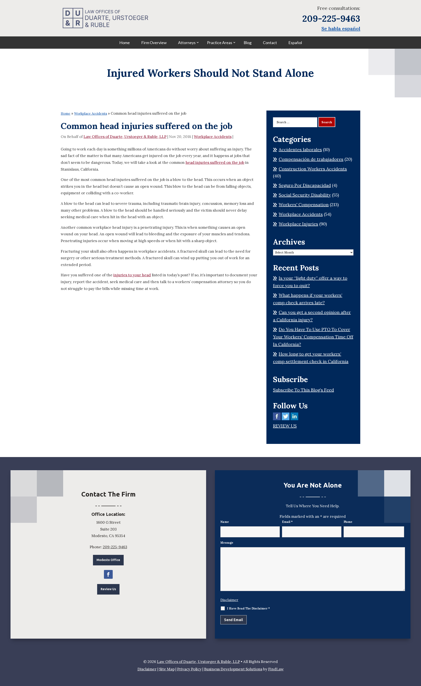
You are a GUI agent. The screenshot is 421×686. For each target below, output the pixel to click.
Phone (348, 522)
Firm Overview (154, 42)
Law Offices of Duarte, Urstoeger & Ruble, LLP (125, 136)
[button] (416, 654)
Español (295, 42)
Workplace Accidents (213, 136)
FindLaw (276, 669)
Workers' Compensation (304, 204)
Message (226, 543)
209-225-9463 (331, 18)
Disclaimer (229, 600)
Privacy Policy (189, 669)
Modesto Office (108, 560)
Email (287, 522)
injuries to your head (132, 275)
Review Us (108, 589)
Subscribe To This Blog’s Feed (303, 390)
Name (224, 522)
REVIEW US (285, 426)
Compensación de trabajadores (311, 159)
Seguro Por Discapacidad (305, 185)
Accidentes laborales (300, 149)
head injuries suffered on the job (215, 162)
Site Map (167, 669)
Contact (270, 42)
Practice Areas (219, 42)
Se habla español (340, 28)
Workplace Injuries (298, 224)
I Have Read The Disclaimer (248, 608)
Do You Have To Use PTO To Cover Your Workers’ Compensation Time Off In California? (313, 337)
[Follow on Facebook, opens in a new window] (108, 574)
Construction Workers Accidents (313, 169)
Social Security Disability (305, 195)
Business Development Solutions (233, 669)
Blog (248, 42)
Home (124, 42)
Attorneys (187, 42)
